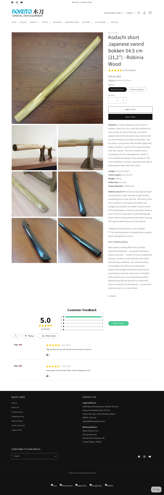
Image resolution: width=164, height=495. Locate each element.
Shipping (111, 80)
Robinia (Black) (137, 89)
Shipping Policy (18, 416)
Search (14, 403)
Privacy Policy (17, 412)
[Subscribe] (55, 456)
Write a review (118, 323)
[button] (34, 22)
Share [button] (113, 296)
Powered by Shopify (89, 473)
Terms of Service (18, 425)
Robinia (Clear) (117, 89)
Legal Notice (17, 430)
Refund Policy (17, 421)
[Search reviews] (16, 336)
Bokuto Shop (78, 473)
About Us (15, 407)
